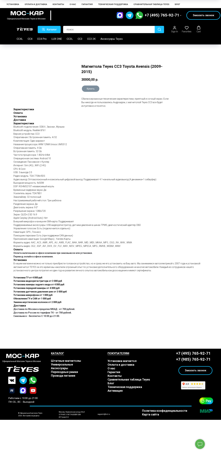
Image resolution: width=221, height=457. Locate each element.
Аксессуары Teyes (111, 38)
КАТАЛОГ (57, 353)
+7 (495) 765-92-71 (162, 15)
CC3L (70, 38)
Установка (12, 4)
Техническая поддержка (113, 4)
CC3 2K (91, 38)
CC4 (30, 38)
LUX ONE (56, 38)
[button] (203, 15)
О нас (73, 4)
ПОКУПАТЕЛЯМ (118, 353)
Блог (177, 4)
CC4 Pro (42, 38)
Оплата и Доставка (36, 4)
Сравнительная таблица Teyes (151, 4)
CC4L (20, 38)
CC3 (80, 38)
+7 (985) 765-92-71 (193, 359)
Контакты (58, 4)
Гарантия (87, 4)
